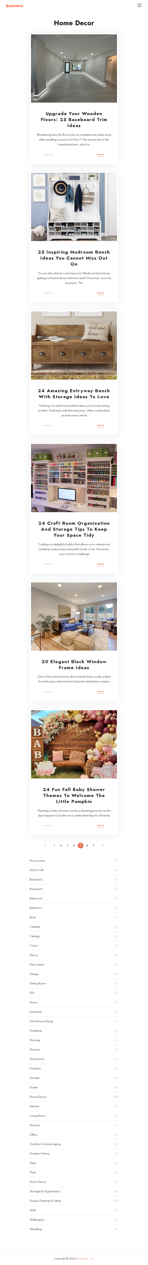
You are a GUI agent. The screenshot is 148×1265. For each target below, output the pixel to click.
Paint (33, 1163)
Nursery (35, 1125)
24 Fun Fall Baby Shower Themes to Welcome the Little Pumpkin (74, 795)
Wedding (36, 1229)
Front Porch (37, 1059)
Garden (35, 1078)
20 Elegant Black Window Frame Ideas (74, 664)
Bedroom (36, 908)
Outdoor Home (40, 1153)
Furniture (35, 1068)
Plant (33, 1172)
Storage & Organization (45, 1191)
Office (33, 1134)
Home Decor (38, 1097)
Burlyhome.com (85, 1259)
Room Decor (38, 1182)
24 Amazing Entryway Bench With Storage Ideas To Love (74, 393)
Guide (34, 1087)
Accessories (37, 860)
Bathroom (36, 898)
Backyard (36, 879)
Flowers (35, 1049)
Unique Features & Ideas (45, 1201)
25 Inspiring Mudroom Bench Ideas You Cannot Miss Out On (74, 258)
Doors (33, 1002)
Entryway (36, 1012)
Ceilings (35, 936)
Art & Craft (36, 870)
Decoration (37, 964)
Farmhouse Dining (41, 1021)
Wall (32, 1210)
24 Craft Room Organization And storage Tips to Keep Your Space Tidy (74, 529)
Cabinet (35, 927)
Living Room (37, 1116)
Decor (34, 955)
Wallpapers (37, 1220)
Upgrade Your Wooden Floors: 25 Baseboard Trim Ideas (74, 119)
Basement (36, 889)
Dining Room (38, 983)
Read (100, 154)
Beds (33, 917)
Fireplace (36, 1031)
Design (34, 974)
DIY (32, 993)
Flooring (35, 1040)
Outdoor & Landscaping (45, 1144)
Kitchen (34, 1106)
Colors (34, 946)
